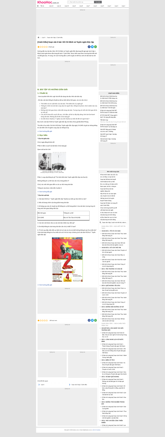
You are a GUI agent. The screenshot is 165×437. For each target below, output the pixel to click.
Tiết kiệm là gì (104, 120)
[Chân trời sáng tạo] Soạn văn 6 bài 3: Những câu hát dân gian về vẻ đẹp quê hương (113, 381)
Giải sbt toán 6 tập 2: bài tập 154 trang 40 (108, 140)
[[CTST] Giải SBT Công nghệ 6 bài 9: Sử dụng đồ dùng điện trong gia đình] (101, 116)
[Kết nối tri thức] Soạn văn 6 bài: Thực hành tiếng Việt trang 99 (114, 298)
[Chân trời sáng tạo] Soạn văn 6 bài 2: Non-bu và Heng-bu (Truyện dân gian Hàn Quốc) (114, 373)
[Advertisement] (82, 23)
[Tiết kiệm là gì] (101, 120)
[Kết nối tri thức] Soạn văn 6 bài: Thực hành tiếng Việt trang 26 (114, 239)
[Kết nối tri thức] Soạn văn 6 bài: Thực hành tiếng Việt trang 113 (114, 310)
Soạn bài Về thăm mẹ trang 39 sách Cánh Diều (108, 204)
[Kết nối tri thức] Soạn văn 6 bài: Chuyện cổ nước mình (114, 294)
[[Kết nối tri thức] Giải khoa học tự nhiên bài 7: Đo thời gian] (101, 106)
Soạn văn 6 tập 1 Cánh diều (55, 37)
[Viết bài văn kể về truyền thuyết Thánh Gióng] (101, 199)
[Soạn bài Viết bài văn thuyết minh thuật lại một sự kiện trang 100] (101, 180)
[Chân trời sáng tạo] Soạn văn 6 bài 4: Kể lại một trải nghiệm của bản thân (114, 417)
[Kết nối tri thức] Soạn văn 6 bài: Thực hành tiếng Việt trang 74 (114, 277)
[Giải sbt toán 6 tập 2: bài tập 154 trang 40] (101, 139)
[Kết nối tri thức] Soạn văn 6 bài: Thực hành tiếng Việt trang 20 (114, 234)
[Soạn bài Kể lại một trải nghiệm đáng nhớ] (101, 189)
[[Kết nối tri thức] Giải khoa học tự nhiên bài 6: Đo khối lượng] (101, 101)
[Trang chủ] (48, 2)
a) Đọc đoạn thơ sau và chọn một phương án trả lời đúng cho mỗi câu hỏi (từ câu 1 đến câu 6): (108, 218)
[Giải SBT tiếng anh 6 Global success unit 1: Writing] (101, 130)
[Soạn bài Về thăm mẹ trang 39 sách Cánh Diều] (101, 203)
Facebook (98, 429)
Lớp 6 (43, 37)
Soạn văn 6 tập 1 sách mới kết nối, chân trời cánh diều (117, 222)
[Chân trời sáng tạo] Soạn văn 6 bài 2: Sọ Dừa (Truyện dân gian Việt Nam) (113, 363)
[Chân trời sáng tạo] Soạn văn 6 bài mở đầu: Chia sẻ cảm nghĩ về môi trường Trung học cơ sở (114, 334)
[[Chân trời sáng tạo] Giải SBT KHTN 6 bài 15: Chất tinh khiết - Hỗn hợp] (101, 111)
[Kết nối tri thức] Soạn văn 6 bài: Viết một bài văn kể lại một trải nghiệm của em (113, 244)
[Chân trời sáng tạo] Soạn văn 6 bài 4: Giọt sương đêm (114, 407)
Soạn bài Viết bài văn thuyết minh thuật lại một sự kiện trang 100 (108, 180)
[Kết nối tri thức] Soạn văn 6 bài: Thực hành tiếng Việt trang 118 (114, 315)
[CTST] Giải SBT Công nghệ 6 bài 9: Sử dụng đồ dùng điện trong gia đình (108, 116)
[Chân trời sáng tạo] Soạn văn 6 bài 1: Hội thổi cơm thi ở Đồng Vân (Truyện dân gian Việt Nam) (114, 350)
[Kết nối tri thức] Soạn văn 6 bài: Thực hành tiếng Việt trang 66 (114, 272)
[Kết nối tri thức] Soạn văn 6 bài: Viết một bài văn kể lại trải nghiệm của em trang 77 (113, 282)
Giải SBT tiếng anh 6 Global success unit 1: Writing (108, 130)
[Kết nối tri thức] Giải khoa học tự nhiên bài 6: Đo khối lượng (108, 102)
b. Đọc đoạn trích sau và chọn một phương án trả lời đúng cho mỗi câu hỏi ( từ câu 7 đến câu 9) (108, 214)
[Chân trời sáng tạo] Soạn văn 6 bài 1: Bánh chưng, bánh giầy (114, 356)
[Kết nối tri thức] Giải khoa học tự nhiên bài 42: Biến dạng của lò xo (108, 97)
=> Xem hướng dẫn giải (44, 131)
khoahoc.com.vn (38, 38)
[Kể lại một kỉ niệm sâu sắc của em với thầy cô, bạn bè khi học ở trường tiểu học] (101, 175)
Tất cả (42, 6)
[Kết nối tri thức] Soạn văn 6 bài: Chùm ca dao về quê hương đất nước (114, 289)
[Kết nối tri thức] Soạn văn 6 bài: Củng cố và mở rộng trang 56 (113, 265)
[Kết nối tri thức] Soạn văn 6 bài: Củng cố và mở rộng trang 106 (113, 303)
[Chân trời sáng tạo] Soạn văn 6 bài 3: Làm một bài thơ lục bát (114, 393)
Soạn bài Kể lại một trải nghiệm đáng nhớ (106, 190)
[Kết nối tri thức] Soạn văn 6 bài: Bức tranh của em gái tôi (114, 260)
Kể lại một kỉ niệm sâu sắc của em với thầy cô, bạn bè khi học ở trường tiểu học (108, 176)
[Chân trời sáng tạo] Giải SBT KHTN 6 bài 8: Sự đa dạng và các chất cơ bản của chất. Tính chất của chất (108, 126)
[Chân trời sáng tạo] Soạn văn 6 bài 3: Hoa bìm (114, 398)
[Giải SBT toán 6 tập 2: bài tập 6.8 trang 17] (101, 135)
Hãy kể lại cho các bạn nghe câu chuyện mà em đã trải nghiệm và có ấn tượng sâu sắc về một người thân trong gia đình (108, 195)
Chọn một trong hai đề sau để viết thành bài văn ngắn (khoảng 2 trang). (108, 209)
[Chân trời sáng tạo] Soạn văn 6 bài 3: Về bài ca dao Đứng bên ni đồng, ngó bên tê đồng (113, 388)
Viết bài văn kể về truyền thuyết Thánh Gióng (107, 199)
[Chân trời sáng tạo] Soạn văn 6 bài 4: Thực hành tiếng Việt (114, 412)
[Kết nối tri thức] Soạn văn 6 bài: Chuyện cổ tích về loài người (114, 251)
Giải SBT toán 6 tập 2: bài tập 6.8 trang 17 (108, 135)
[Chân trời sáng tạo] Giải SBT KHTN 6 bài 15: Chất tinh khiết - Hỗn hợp (108, 112)
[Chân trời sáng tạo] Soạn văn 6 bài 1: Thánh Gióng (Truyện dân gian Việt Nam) (113, 345)
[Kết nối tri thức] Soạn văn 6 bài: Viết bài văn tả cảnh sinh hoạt (113, 320)
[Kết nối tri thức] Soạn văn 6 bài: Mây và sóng (113, 256)
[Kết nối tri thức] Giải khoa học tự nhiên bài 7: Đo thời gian (108, 106)
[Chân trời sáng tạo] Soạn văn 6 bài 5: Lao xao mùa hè (114, 426)
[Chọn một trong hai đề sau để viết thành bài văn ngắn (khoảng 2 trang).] (101, 208)
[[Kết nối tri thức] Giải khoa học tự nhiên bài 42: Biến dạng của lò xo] (101, 97)
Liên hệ (94, 429)
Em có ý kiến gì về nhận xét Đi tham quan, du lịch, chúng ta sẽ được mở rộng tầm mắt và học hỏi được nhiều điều (108, 185)
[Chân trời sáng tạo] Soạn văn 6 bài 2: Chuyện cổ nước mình (112, 368)
